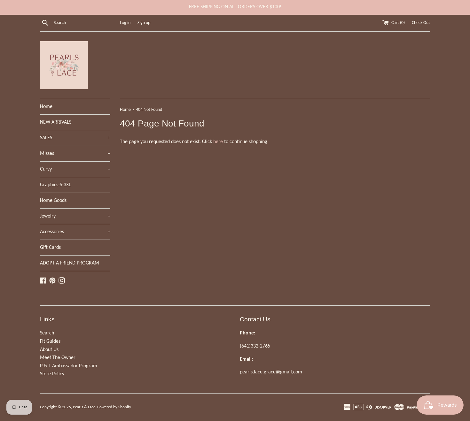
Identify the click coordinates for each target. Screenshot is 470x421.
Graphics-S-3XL (55, 185)
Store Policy (52, 374)
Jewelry (75, 216)
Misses (75, 153)
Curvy (75, 169)
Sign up (143, 22)
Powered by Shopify (114, 407)
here (218, 141)
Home (46, 106)
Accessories (75, 231)
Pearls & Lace (84, 407)
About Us (49, 349)
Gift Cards (50, 247)
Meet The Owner (57, 357)
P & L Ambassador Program (68, 366)
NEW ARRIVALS (55, 122)
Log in (125, 22)
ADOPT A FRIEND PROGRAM (69, 263)
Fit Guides (50, 341)
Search (47, 333)
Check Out (421, 22)
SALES (75, 138)
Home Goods (53, 200)
